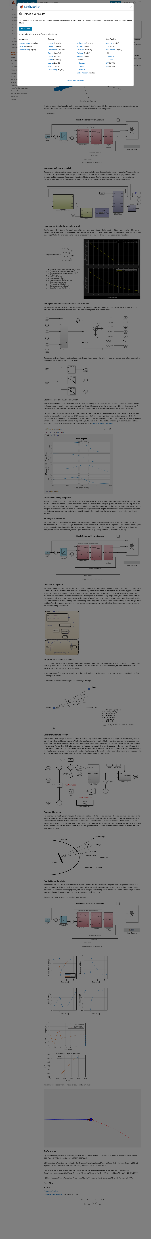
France (50, 60)
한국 (107, 66)
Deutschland (52, 50)
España (50, 53)
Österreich (80, 50)
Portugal (80, 53)
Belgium (51, 43)
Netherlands (81, 43)
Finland (50, 56)
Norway (80, 46)
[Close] (131, 6)
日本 (107, 63)
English (81, 66)
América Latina (24, 43)
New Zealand (110, 50)
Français (82, 70)
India (107, 46)
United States (24, 50)
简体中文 (111, 56)
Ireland (50, 63)
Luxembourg (52, 70)
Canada (22, 46)
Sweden (80, 56)
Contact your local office (75, 81)
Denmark (51, 46)
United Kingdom (82, 73)
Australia (109, 43)
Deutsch (82, 63)
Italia (50, 66)
